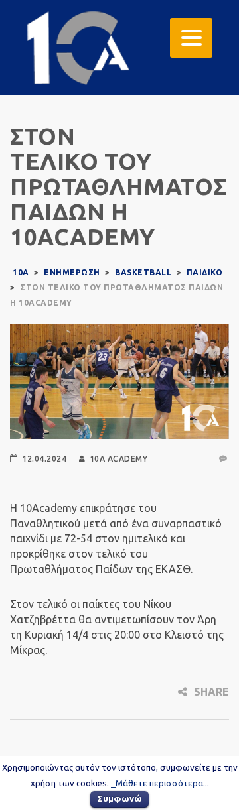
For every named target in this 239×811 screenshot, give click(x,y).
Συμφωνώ (119, 798)
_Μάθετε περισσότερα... (160, 783)
